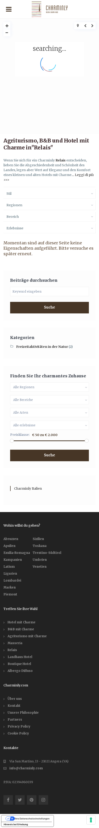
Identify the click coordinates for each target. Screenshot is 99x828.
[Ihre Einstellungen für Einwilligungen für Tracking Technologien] (91, 820)
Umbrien (40, 560)
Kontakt (14, 706)
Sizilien (38, 539)
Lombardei (12, 580)
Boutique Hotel (19, 664)
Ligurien (10, 574)
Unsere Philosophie (23, 713)
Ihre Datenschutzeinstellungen (32, 818)
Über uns (15, 699)
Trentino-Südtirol (47, 553)
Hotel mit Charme (21, 622)
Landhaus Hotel (20, 657)
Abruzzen (10, 539)
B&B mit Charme (21, 629)
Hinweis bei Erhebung (16, 824)
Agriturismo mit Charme (27, 636)
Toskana (40, 546)
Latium (9, 567)
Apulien (9, 546)
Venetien (40, 567)
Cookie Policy (18, 733)
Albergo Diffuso (20, 671)
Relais (60, 160)
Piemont (10, 594)
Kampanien (12, 560)
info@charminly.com (26, 768)
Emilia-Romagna (16, 553)
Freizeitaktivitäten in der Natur (42, 347)
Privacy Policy (19, 726)
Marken (9, 587)
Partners (15, 720)
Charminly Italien (28, 488)
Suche (49, 307)
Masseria (15, 643)
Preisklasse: (20, 434)
